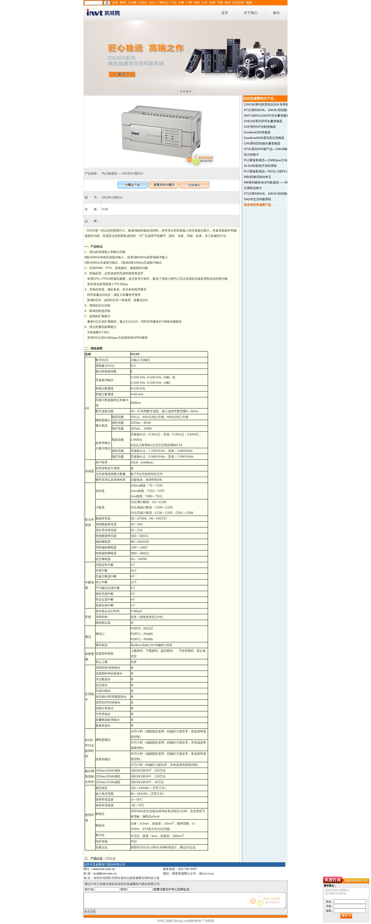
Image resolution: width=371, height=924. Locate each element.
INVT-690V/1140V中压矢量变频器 (266, 115)
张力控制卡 (251, 154)
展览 (228, 2)
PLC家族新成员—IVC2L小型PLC (266, 171)
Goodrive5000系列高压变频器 (264, 138)
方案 (181, 2)
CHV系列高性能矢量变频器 (262, 143)
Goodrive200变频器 (257, 132)
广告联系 (208, 920)
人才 (204, 2)
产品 (173, 2)
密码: (123, 889)
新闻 (123, 2)
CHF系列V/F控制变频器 (260, 126)
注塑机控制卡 (253, 188)
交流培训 (238, 2)
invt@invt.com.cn (105, 873)
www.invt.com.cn (104, 869)
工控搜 (132, 2)
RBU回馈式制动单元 (257, 177)
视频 (249, 2)
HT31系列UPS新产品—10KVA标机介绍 (270, 149)
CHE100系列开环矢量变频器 (263, 121)
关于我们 (250, 13)
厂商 (189, 2)
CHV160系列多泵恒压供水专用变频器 (269, 104)
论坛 (152, 2)
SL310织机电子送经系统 (260, 165)
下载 (220, 2)
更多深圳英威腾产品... (259, 204)
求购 (197, 2)
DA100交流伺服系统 (257, 199)
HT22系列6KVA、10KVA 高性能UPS (268, 110)
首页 (115, 2)
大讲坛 (142, 2)
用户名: (89, 889)
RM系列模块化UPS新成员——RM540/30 (271, 182)
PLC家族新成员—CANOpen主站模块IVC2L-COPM (278, 160)
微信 (276, 13)
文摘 (212, 2)
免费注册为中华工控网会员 (171, 889)
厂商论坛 (163, 2)
